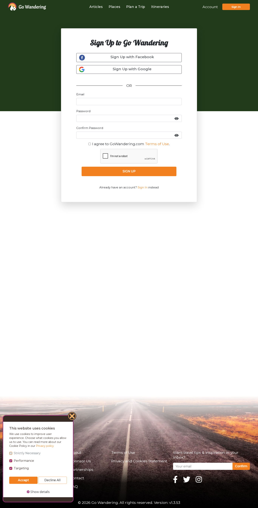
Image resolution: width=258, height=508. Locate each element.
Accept (23, 480)
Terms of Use (157, 144)
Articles (96, 7)
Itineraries (160, 7)
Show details (39, 492)
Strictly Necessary (27, 453)
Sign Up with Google (132, 69)
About (75, 452)
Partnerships (81, 469)
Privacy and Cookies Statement (139, 461)
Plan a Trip (135, 7)
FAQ (74, 486)
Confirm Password (89, 128)
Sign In (236, 6)
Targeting (21, 468)
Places (114, 7)
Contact (77, 478)
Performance (24, 461)
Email (80, 94)
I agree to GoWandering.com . (131, 144)
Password (83, 111)
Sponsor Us (80, 461)
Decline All (52, 480)
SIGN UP (129, 171)
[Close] (72, 416)
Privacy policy (45, 446)
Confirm (241, 466)
